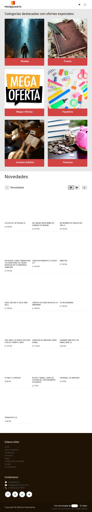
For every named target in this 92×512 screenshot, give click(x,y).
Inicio (7, 447)
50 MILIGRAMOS (66, 302)
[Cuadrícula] (71, 187)
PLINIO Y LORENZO (13, 378)
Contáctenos (10, 467)
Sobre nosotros (12, 449)
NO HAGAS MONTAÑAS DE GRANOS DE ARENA (43, 224)
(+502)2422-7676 (16, 488)
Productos (9, 452)
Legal (7, 458)
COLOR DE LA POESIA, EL (15, 223)
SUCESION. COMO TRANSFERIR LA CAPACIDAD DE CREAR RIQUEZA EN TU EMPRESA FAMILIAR (18, 264)
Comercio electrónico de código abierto (69, 508)
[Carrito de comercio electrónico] (79, 4)
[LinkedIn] (22, 494)
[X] (15, 494)
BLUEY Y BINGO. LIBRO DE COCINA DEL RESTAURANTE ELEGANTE (44, 380)
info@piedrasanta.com (18, 485)
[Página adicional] (29, 494)
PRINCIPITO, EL (11, 417)
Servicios (9, 455)
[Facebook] (8, 494)
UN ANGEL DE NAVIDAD (69, 378)
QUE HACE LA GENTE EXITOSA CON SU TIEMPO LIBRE (17, 341)
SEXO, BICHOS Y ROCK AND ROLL (16, 303)
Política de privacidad (14, 461)
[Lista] (77, 187)
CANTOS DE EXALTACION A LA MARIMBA (45, 303)
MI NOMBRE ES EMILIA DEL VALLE (71, 224)
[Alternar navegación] (85, 4)
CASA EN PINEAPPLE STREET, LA (45, 261)
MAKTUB (63, 260)
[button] (8, 218)
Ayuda (7, 464)
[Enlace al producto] (24, 38)
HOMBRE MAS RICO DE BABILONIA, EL (69, 341)
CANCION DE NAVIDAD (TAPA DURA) (44, 341)
